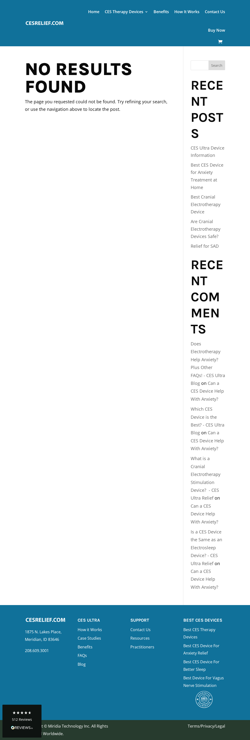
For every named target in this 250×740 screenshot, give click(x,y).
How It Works (186, 11)
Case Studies (89, 638)
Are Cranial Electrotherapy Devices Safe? (205, 228)
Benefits (161, 11)
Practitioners (142, 647)
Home (93, 11)
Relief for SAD (205, 246)
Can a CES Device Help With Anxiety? (207, 391)
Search (216, 65)
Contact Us (215, 11)
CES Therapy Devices (124, 11)
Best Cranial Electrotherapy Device (205, 204)
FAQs (82, 655)
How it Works (90, 629)
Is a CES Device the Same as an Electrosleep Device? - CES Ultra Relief (206, 547)
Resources (140, 638)
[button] (22, 721)
